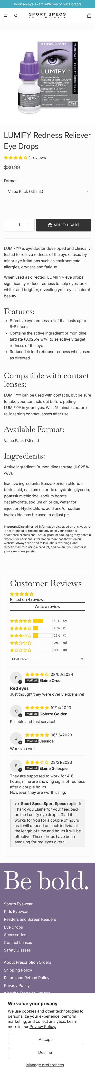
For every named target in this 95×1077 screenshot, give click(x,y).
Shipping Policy (18, 970)
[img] (37, 674)
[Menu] (5, 15)
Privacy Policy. (42, 1026)
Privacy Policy (17, 985)
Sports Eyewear (18, 903)
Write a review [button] (47, 606)
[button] (16, 157)
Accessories (15, 934)
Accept (45, 1039)
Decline (45, 1052)
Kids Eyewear (16, 911)
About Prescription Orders (27, 962)
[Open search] (16, 15)
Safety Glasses (17, 950)
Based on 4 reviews (27, 599)
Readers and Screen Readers (30, 919)
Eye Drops (13, 927)
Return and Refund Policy (26, 977)
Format (10, 180)
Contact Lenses (18, 942)
